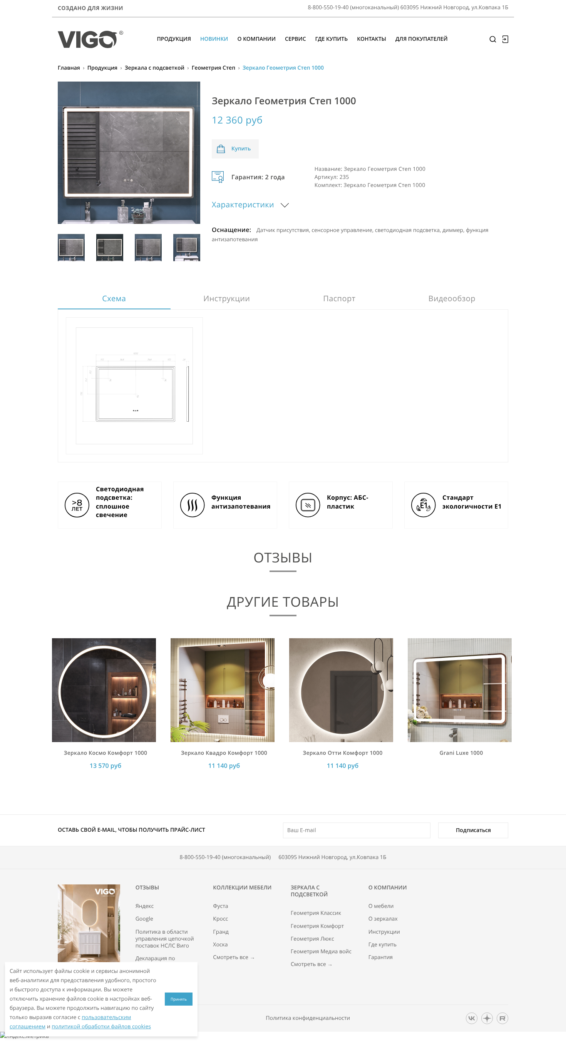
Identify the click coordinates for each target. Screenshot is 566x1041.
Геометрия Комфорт (317, 926)
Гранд (221, 932)
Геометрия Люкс (312, 939)
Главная (69, 68)
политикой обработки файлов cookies (101, 1026)
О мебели (381, 906)
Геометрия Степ (213, 68)
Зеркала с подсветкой (154, 68)
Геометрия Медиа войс (321, 951)
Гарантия (380, 957)
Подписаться (473, 830)
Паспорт (339, 298)
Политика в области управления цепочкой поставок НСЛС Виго (165, 939)
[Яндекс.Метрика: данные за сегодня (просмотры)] (24, 1036)
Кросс (220, 919)
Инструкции (226, 298)
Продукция (102, 68)
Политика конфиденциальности (308, 1018)
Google (144, 919)
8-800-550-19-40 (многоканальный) (225, 857)
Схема (114, 298)
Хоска (220, 944)
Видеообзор (452, 298)
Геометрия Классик (316, 913)
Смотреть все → (234, 957)
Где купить (382, 944)
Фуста (220, 906)
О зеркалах (383, 919)
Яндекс (145, 906)
